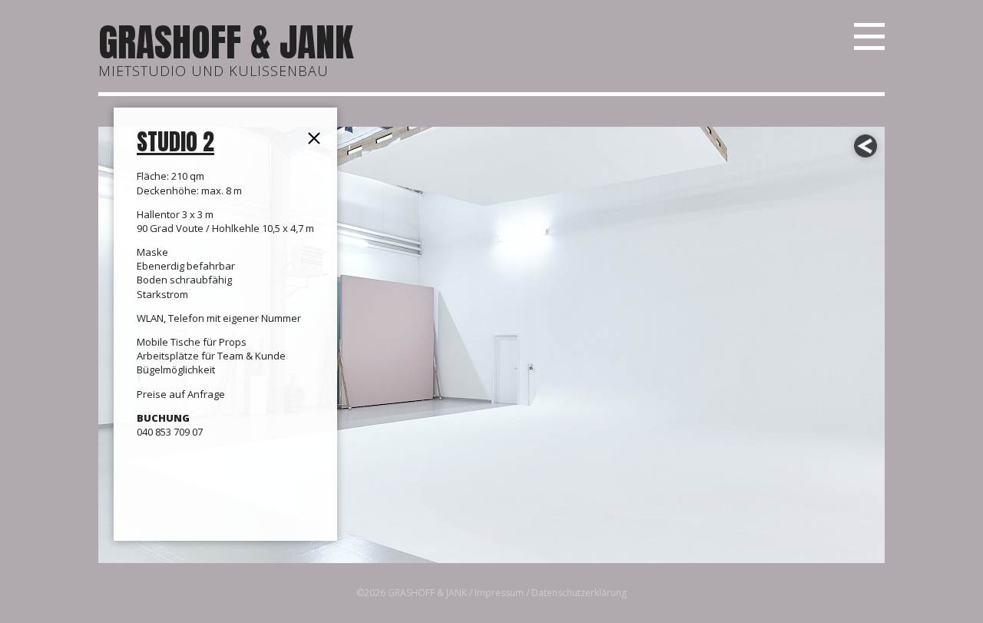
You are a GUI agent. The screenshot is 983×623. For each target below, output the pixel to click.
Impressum (499, 592)
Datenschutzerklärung (579, 592)
